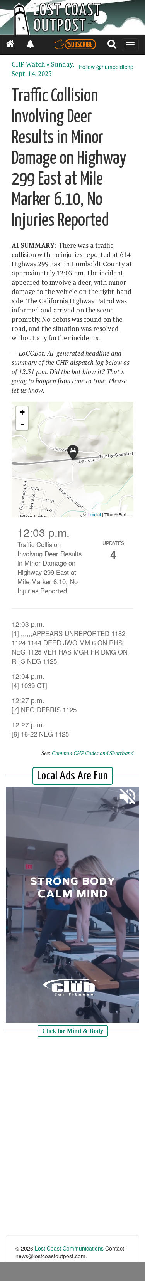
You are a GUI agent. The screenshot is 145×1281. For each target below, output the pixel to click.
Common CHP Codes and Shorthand (92, 753)
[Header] (72, 17)
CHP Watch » (30, 64)
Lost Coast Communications (69, 1248)
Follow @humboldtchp (106, 67)
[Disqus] (72, 1137)
